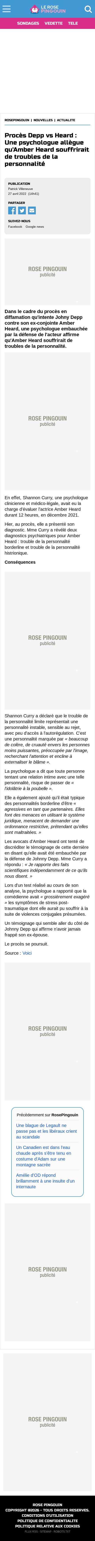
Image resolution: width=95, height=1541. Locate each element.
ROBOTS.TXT (62, 1531)
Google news (35, 226)
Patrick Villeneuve (20, 189)
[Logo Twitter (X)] (22, 210)
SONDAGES (28, 23)
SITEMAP (45, 1531)
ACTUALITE (66, 120)
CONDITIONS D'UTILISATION (47, 1515)
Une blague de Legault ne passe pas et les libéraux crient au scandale (46, 1131)
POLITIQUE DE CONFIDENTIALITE (47, 1521)
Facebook (15, 226)
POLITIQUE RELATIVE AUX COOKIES (47, 1526)
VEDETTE (54, 23)
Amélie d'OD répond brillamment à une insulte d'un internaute (45, 1181)
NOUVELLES (43, 120)
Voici (27, 953)
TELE (73, 23)
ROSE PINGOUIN (47, 1505)
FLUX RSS (31, 1531)
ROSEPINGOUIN (17, 120)
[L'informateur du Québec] (47, 9)
